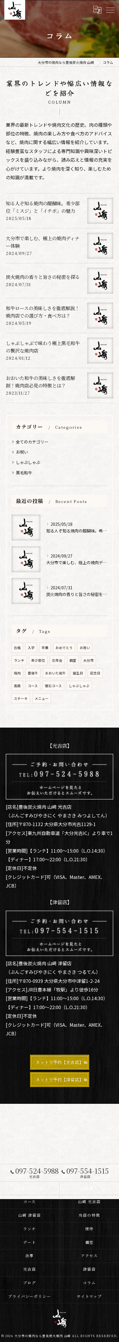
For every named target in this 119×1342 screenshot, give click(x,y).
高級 (17, 685)
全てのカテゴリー (32, 442)
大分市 (88, 660)
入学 (31, 647)
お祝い (22, 452)
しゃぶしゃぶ (28, 462)
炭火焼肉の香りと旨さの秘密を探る (43, 276)
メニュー (42, 698)
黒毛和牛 (24, 473)
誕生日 (78, 673)
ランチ (19, 660)
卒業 (45, 647)
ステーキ (21, 698)
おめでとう (64, 647)
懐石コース (53, 685)
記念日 (95, 673)
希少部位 (38, 660)
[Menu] (110, 9)
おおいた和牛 (55, 673)
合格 (17, 647)
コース (33, 685)
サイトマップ (89, 1296)
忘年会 (57, 660)
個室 (72, 660)
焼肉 (17, 673)
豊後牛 (33, 673)
